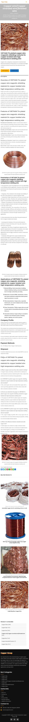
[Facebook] (11, 719)
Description (4, 76)
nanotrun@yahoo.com (7, 710)
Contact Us (4, 694)
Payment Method (5, 699)
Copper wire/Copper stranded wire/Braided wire (13, 633)
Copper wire (6, 467)
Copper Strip (4, 644)
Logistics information (6, 701)
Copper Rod (4, 630)
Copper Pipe (4, 627)
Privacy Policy (4, 697)
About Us (3, 692)
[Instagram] (17, 719)
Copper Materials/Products (8, 641)
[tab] (14, 76)
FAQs (2, 696)
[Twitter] (14, 719)
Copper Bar (4, 638)
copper (10, 467)
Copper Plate (5, 624)
